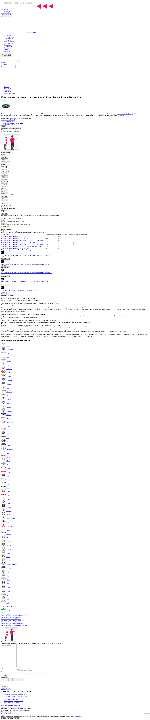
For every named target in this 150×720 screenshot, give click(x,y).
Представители (8, 43)
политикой (45, 673)
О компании (7, 35)
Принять (3, 718)
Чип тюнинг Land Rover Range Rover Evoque (14, 625)
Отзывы (6, 49)
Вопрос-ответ (8, 48)
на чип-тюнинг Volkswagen (125, 114)
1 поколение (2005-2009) (8, 120)
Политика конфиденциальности (10, 705)
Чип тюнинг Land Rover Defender (10, 617)
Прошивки (7, 45)
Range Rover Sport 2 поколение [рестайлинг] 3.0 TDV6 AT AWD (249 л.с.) (22, 244)
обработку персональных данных (22, 673)
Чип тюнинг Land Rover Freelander (11, 622)
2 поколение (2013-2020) (8, 121)
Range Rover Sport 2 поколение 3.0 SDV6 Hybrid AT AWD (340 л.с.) (21, 246)
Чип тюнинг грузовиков (11, 698)
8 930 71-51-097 (5, 11)
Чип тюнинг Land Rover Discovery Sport (12, 620)
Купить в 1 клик (5, 258)
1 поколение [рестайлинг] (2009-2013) (11, 128)
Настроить (10, 718)
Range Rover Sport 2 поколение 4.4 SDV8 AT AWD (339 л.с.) (18, 242)
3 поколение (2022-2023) (8, 124)
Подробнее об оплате (7, 713)
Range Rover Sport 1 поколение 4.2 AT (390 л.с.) (15, 236)
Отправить (4, 677)
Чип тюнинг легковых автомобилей (15, 694)
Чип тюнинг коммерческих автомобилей (16, 696)
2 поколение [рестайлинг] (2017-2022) (12, 123)
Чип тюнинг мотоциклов (11, 702)
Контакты (7, 51)
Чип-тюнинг (8, 40)
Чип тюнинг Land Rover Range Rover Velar (13, 615)
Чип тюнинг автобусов (11, 699)
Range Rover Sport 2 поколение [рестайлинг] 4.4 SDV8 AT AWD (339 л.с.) (22, 240)
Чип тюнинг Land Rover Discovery (11, 619)
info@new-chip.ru (6, 13)
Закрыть (17, 718)
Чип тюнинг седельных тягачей (13, 701)
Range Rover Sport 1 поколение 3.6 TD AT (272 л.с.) (16, 238)
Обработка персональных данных (11, 707)
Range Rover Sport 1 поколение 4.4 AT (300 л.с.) (15, 248)
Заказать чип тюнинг (6, 151)
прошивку (4, 63)
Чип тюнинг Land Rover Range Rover (12, 623)
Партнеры (11, 37)
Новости (10, 38)
